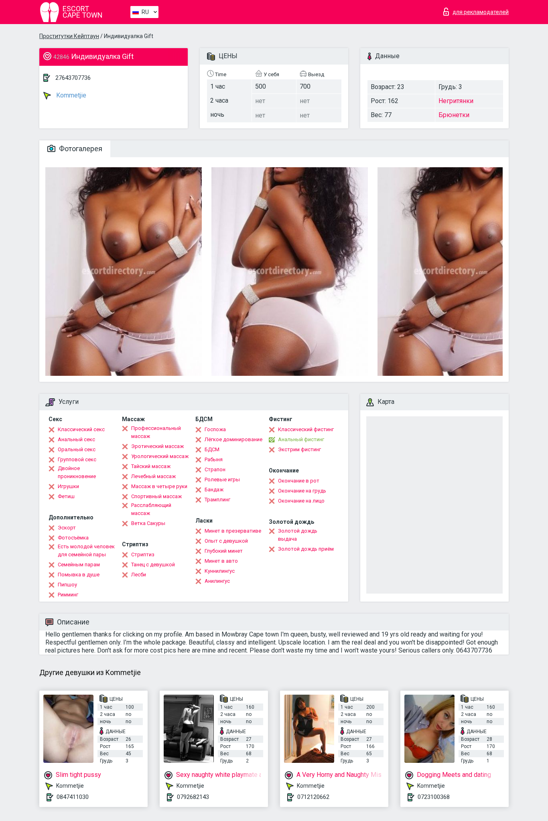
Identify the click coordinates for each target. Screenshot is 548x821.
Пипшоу (67, 585)
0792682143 (193, 797)
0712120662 (313, 797)
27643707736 (73, 77)
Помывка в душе (78, 575)
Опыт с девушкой (226, 541)
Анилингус (217, 581)
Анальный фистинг (301, 439)
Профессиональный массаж (156, 432)
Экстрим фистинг (299, 449)
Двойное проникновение (77, 472)
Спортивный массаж (156, 496)
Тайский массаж (150, 466)
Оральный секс (76, 449)
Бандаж (214, 490)
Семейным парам (79, 565)
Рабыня (214, 459)
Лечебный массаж (153, 476)
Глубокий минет (224, 551)
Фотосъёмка (73, 538)
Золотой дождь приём (306, 549)
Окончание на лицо (301, 501)
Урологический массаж (160, 456)
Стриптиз (142, 554)
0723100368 (434, 797)
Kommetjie (70, 95)
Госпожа (215, 429)
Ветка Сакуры (148, 523)
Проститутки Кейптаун (69, 36)
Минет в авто (221, 561)
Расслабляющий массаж (151, 509)
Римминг (68, 595)
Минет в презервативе (233, 531)
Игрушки (68, 486)
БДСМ (212, 449)
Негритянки (455, 101)
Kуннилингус (220, 571)
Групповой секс (77, 459)
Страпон (215, 469)
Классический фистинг (306, 429)
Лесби (138, 575)
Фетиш (66, 496)
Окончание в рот (298, 481)
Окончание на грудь (302, 491)
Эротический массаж (157, 446)
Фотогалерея (79, 148)
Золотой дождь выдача (297, 535)
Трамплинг (217, 500)
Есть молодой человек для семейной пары (86, 550)
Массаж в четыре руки (159, 486)
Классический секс (81, 429)
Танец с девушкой (153, 565)
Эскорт (67, 528)
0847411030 (73, 797)
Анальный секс (76, 439)
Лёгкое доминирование (233, 439)
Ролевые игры (222, 479)
